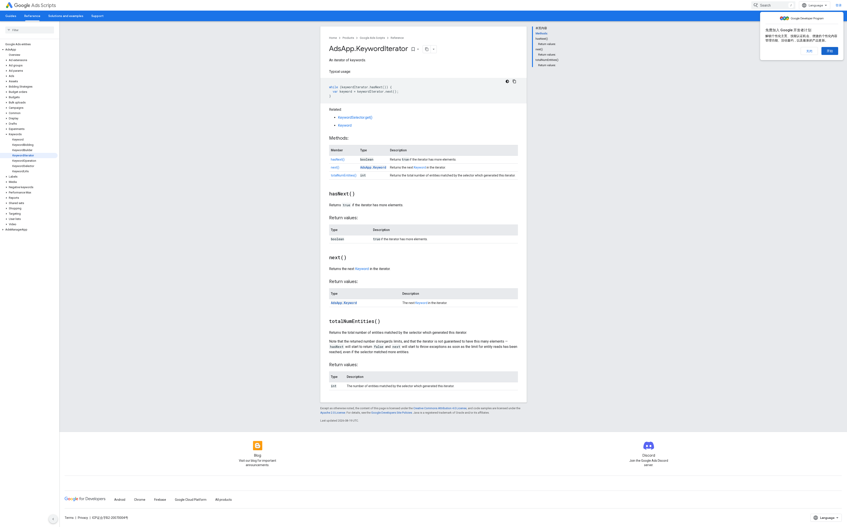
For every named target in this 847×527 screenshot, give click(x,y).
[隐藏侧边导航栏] (53, 519)
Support (97, 16)
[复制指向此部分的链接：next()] (351, 258)
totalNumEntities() (343, 175)
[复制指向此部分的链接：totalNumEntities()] (384, 321)
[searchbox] (29, 30)
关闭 (809, 51)
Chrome (139, 499)
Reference (32, 16)
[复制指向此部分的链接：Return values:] (362, 218)
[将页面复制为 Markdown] (427, 49)
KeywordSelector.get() (355, 117)
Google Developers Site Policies (391, 412)
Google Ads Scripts (372, 37)
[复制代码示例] (514, 81)
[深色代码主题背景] (507, 81)
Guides (10, 16)
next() (335, 167)
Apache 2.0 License (332, 412)
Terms (69, 517)
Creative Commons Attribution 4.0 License (440, 408)
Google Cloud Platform (190, 499)
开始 (830, 51)
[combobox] (773, 5)
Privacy (83, 517)
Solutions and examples (65, 16)
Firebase (160, 499)
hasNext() (338, 159)
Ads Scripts (43, 5)
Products (348, 37)
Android (119, 499)
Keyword (345, 125)
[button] (29, 49)
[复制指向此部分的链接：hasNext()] (359, 194)
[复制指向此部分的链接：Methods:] (353, 138)
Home (333, 37)
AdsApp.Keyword (373, 167)
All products (223, 499)
